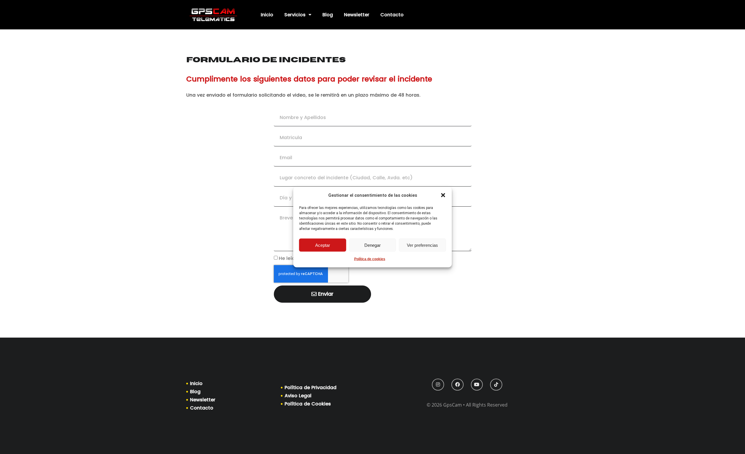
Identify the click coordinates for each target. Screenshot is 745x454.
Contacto (392, 14)
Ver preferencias (422, 244)
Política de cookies (369, 259)
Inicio (267, 14)
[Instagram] (438, 385)
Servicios (295, 14)
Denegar (372, 244)
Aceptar (322, 244)
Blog (327, 14)
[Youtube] (477, 385)
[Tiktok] (496, 385)
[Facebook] (457, 385)
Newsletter (356, 14)
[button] (443, 195)
